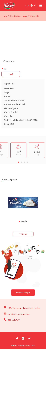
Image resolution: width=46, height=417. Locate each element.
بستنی (24, 16)
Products (14, 16)
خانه (5, 16)
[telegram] (29, 338)
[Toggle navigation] (41, 5)
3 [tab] (24, 162)
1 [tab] (18, 162)
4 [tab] (27, 162)
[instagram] (23, 338)
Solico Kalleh (30, 345)
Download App (23, 292)
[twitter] (17, 338)
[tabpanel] (18, 150)
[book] (27, 6)
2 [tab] (21, 162)
